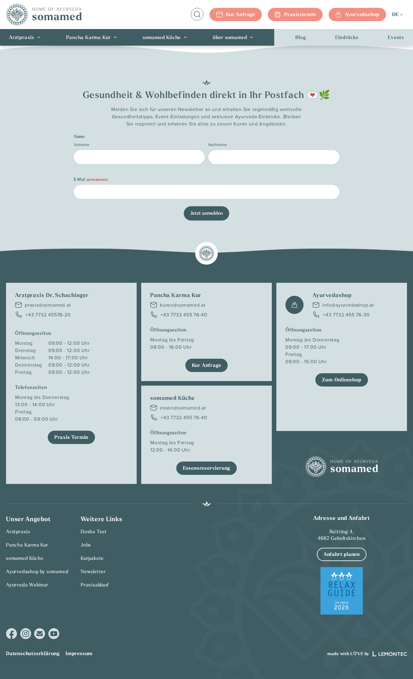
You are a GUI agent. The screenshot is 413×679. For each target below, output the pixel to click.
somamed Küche (162, 37)
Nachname (217, 144)
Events (396, 37)
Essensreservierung (206, 468)
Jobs (86, 545)
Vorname (81, 144)
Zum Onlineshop (341, 380)
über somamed (230, 37)
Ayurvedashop (362, 14)
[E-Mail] (39, 633)
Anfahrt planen (342, 554)
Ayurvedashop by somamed (37, 571)
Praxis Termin (71, 437)
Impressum (79, 653)
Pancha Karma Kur (88, 37)
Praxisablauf (95, 585)
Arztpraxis (21, 37)
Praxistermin (300, 14)
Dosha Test (94, 531)
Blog (300, 37)
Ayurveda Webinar (27, 585)
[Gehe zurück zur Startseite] (44, 14)
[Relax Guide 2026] (341, 591)
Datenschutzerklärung (33, 653)
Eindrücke (347, 37)
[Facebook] (11, 633)
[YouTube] (53, 633)
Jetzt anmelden (206, 213)
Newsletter (93, 571)
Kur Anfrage (240, 14)
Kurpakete (92, 558)
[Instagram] (25, 633)
